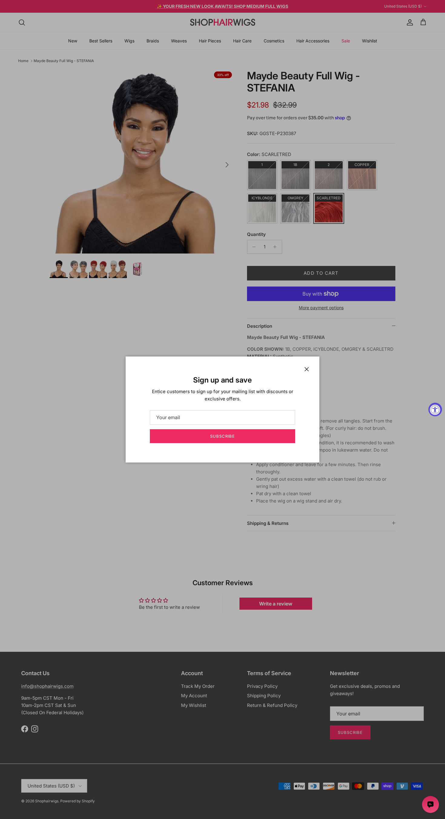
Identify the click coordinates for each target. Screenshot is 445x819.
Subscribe (222, 436)
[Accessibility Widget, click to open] (435, 409)
